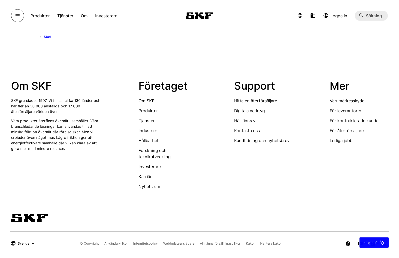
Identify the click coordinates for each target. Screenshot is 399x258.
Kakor (250, 243)
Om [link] (84, 15)
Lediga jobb (341, 140)
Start (47, 37)
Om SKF (146, 100)
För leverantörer (345, 110)
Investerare (150, 166)
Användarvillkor (116, 243)
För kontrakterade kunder (355, 120)
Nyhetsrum (149, 186)
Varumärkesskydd (347, 100)
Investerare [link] (106, 15)
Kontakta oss (247, 130)
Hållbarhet (149, 140)
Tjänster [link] (65, 15)
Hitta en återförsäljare (255, 100)
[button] (300, 16)
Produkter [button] (40, 15)
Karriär (145, 176)
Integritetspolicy (145, 243)
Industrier (148, 130)
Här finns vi (245, 120)
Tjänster (147, 120)
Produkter (148, 110)
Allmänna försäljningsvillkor (220, 243)
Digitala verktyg (249, 110)
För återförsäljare (347, 130)
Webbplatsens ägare (178, 243)
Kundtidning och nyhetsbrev (262, 140)
